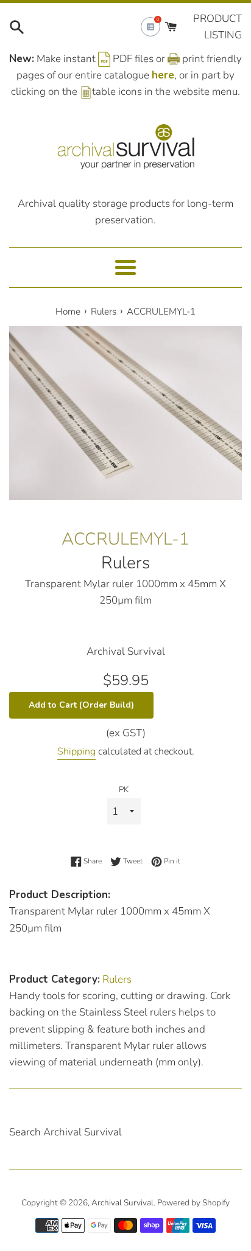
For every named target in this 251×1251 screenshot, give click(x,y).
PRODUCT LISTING (217, 27)
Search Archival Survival (65, 1132)
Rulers (125, 562)
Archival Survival (122, 1202)
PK (124, 789)
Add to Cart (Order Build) (81, 705)
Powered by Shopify (193, 1202)
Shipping (76, 751)
